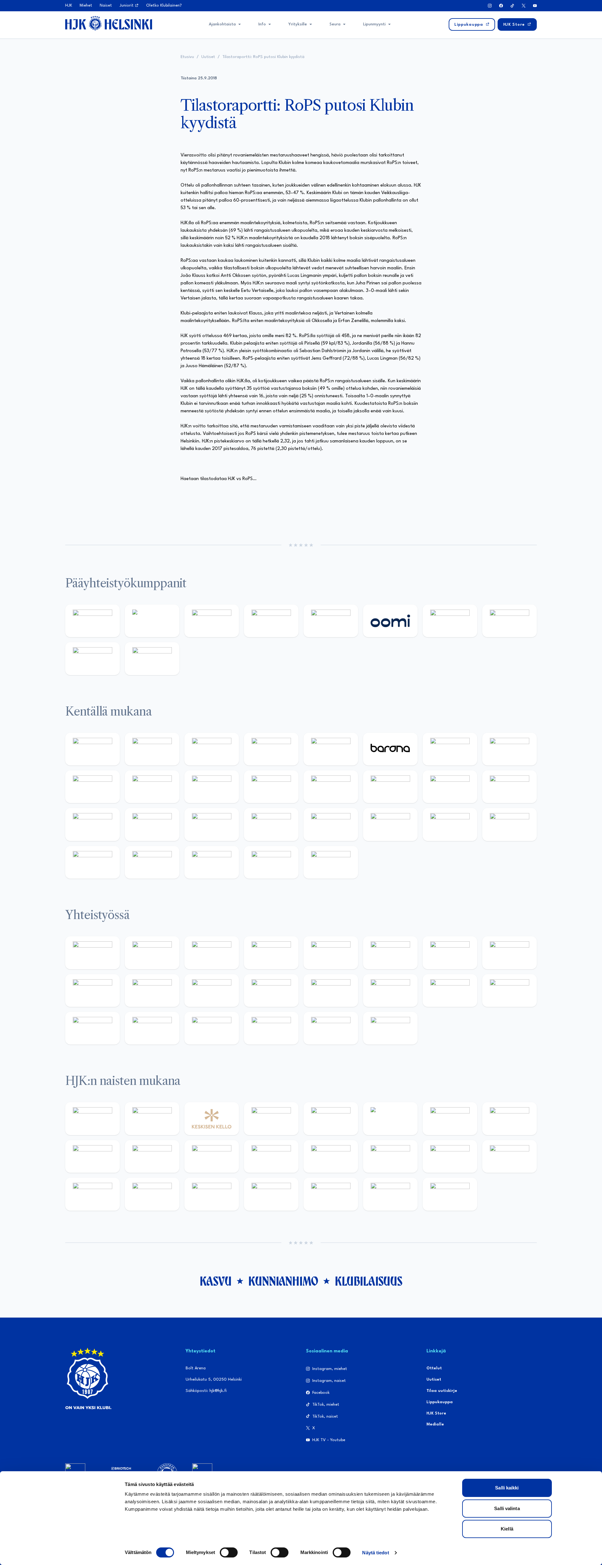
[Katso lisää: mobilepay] (92, 749)
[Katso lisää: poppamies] (152, 952)
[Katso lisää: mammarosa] (331, 1028)
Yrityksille (297, 24)
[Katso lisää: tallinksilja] (509, 621)
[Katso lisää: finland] (390, 1156)
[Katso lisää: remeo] (271, 862)
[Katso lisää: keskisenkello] (211, 1118)
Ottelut (434, 1368)
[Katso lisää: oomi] (390, 621)
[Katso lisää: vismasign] (211, 862)
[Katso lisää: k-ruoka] (509, 824)
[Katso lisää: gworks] (450, 990)
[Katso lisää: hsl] (271, 824)
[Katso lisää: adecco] (450, 749)
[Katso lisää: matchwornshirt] (509, 990)
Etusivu (187, 57)
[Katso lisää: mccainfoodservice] (390, 952)
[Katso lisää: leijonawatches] (211, 786)
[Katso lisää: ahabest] (92, 1028)
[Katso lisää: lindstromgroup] (92, 990)
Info (262, 24)
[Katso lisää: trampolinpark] (92, 952)
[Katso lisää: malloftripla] (152, 824)
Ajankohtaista (222, 24)
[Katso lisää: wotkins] (450, 952)
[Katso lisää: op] (271, 621)
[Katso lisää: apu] (271, 786)
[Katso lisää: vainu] (450, 1118)
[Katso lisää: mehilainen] (152, 658)
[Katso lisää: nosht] (211, 952)
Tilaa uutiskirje (441, 1391)
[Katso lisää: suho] (211, 1028)
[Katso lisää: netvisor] (152, 862)
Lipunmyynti (374, 24)
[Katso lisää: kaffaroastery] (331, 952)
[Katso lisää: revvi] (92, 621)
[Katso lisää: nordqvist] (331, 749)
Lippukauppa (439, 1402)
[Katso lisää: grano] (450, 824)
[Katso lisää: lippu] (390, 990)
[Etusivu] (108, 23)
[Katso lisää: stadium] (92, 658)
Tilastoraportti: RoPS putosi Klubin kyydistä (263, 57)
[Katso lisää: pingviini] (211, 749)
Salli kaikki (507, 1487)
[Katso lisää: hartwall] (211, 621)
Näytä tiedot (375, 1552)
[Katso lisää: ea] (92, 862)
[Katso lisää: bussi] (509, 786)
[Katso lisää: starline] (390, 786)
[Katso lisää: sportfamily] (331, 990)
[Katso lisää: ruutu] (331, 621)
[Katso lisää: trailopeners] (271, 749)
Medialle (435, 1424)
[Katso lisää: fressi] (152, 1156)
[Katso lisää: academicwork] (92, 824)
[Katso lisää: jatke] (152, 786)
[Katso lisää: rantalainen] (152, 1118)
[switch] (229, 1552)
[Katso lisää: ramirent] (211, 824)
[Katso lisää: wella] (211, 1156)
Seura (335, 24)
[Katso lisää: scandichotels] (331, 862)
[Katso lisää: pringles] (509, 952)
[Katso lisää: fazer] (331, 824)
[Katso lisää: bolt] (450, 621)
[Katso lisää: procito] (271, 1028)
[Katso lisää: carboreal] (152, 749)
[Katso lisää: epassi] (271, 1156)
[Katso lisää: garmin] (271, 990)
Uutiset (208, 57)
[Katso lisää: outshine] (211, 990)
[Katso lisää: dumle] (390, 824)
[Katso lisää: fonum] (509, 1118)
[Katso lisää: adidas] (152, 621)
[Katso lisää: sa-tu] (152, 990)
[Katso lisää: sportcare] (152, 1028)
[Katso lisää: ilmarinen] (450, 786)
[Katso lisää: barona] (390, 749)
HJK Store (436, 1413)
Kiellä (507, 1528)
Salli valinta (507, 1508)
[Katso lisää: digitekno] (92, 786)
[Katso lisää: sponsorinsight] (390, 1028)
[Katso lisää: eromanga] (271, 952)
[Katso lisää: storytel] (509, 749)
